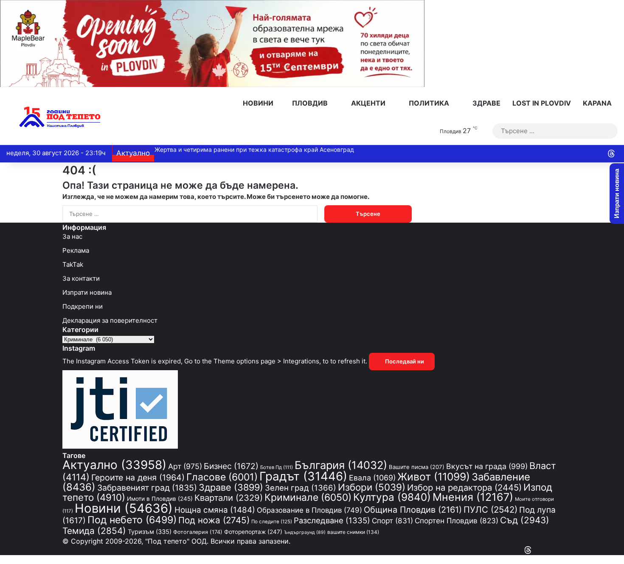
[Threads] (611, 153)
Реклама (75, 250)
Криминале (307, 497)
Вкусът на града (487, 466)
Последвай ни (404, 361)
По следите (271, 522)
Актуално (114, 465)
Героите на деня (138, 477)
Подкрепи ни (82, 306)
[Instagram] (543, 550)
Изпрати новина (87, 292)
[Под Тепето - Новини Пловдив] (60, 117)
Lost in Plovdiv (541, 103)
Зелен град (300, 487)
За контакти (81, 278)
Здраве (485, 103)
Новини (257, 103)
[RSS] (536, 550)
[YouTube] (551, 550)
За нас (72, 236)
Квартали (228, 497)
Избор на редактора (464, 487)
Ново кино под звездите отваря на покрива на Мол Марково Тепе (253, 149)
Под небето (132, 520)
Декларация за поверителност (109, 320)
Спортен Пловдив (456, 520)
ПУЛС (490, 509)
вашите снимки (353, 532)
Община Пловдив (413, 510)
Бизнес (231, 466)
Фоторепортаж (253, 531)
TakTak (72, 264)
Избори (371, 487)
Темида (94, 530)
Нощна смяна (214, 510)
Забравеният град (147, 488)
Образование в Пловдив (309, 510)
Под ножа (214, 520)
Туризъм (149, 532)
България (341, 465)
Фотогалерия (197, 532)
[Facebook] (559, 550)
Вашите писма (416, 466)
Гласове (222, 477)
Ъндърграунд (305, 532)
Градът (303, 476)
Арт (185, 466)
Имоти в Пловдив (160, 498)
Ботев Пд (276, 467)
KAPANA (597, 103)
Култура (392, 497)
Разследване (332, 520)
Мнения (473, 497)
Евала (372, 477)
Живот (433, 476)
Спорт (392, 520)
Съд (524, 520)
